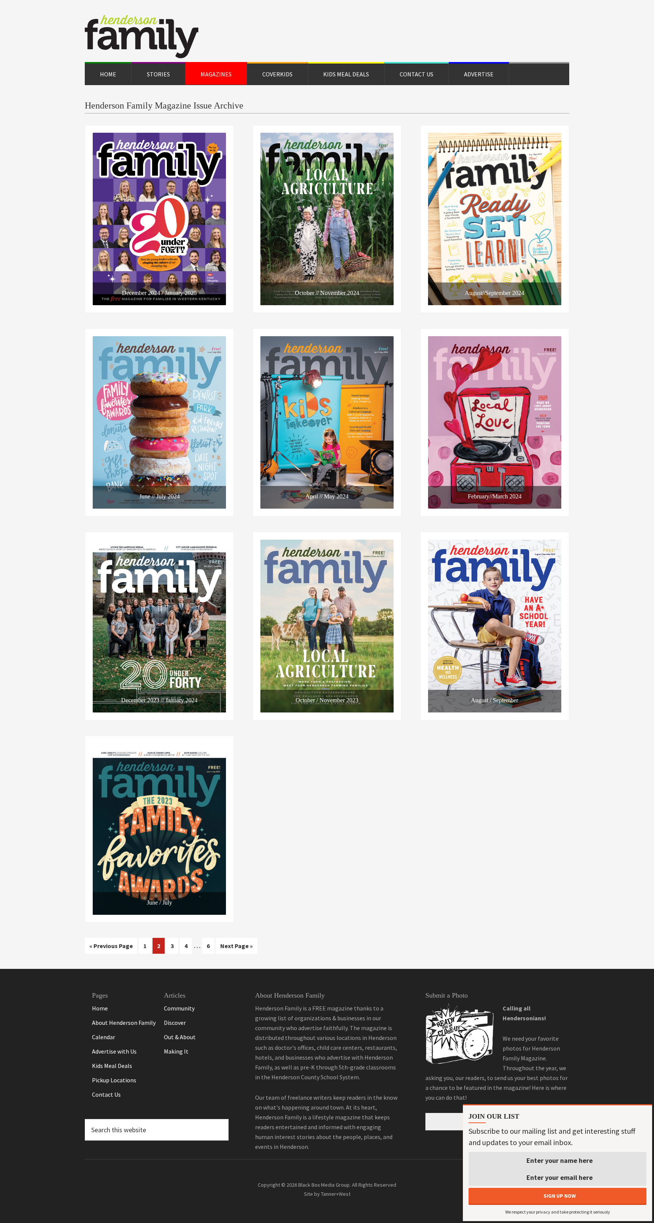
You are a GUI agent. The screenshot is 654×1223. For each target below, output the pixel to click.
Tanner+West (335, 1193)
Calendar (103, 1037)
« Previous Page (111, 948)
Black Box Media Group (324, 1184)
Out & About (180, 1037)
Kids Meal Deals (112, 1065)
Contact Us (106, 1094)
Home (100, 1008)
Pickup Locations (114, 1080)
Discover (175, 1022)
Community (179, 1008)
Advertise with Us (114, 1051)
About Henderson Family (124, 1022)
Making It (176, 1051)
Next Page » (236, 948)
